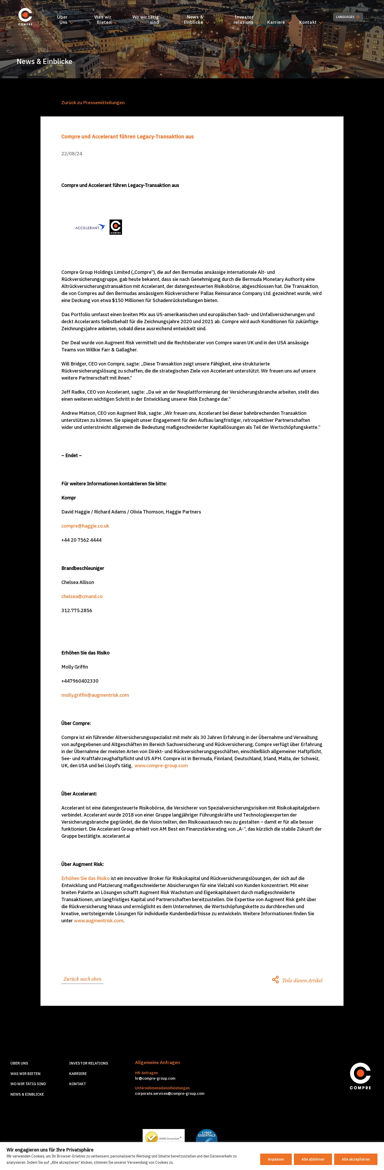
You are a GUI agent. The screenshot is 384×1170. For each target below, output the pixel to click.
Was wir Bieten (102, 20)
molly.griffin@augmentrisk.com (95, 695)
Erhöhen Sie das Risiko (85, 878)
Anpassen (276, 1159)
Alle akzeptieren (356, 1159)
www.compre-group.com (161, 766)
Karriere (276, 22)
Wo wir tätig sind (145, 20)
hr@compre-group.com (155, 1078)
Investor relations (244, 20)
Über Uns (62, 20)
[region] (192, 1156)
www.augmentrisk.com (98, 921)
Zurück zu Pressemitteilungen (93, 102)
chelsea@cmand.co (82, 596)
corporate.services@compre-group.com (169, 1093)
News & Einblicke (193, 20)
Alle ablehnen (312, 1159)
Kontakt (308, 22)
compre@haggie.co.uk (85, 526)
